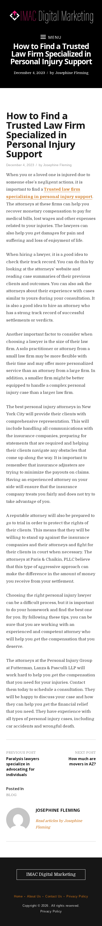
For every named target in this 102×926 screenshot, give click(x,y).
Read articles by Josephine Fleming (59, 824)
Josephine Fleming (71, 73)
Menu (54, 37)
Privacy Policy (77, 896)
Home (18, 896)
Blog (11, 795)
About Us (34, 896)
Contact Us (53, 896)
